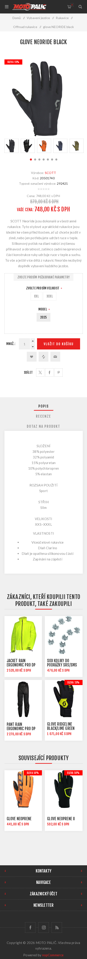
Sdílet (28, 372)
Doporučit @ (55, 357)
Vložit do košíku (59, 344)
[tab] (43, 406)
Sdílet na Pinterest (58, 372)
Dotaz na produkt (43, 426)
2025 (43, 317)
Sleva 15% (13, 62)
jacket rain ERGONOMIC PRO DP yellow (21, 665)
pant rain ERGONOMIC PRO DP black (21, 728)
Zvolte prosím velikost (43, 288)
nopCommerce (53, 955)
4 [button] (44, 159)
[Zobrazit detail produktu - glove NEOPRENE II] (63, 789)
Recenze (43, 416)
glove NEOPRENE (19, 818)
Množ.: (10, 344)
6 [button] (52, 159)
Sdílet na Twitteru (40, 372)
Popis (43, 406)
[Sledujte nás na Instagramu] (43, 927)
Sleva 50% (33, 773)
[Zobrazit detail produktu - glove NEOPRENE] (23, 789)
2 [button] (35, 159)
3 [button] (39, 159)
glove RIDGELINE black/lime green (61, 726)
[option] (11, 146)
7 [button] (56, 159)
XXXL (50, 296)
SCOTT (50, 173)
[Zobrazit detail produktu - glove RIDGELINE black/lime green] (63, 699)
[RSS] (57, 927)
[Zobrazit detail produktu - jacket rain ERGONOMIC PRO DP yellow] (23, 635)
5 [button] (48, 159)
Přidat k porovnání (43, 357)
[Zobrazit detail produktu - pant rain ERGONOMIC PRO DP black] (23, 699)
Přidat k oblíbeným (32, 357)
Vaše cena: (25, 209)
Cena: (31, 195)
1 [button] (31, 159)
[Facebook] (30, 927)
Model (43, 309)
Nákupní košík (71, 5)
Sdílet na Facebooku (49, 372)
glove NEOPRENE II (61, 818)
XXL (36, 296)
